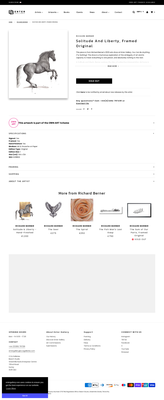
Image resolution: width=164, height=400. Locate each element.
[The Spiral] (82, 210)
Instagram (125, 336)
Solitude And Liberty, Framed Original (106, 43)
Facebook (125, 343)
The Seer (53, 229)
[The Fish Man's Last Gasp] (110, 210)
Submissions (51, 346)
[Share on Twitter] (87, 109)
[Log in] (147, 12)
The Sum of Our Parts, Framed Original (139, 232)
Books (67, 12)
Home (10, 22)
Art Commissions (53, 343)
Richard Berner (22, 22)
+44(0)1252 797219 (111, 101)
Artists (38, 12)
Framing (87, 336)
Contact (118, 12)
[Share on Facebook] (84, 109)
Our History (51, 336)
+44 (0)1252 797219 (17, 346)
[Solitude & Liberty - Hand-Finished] (24, 210)
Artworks (52, 12)
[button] (140, 11)
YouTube (125, 349)
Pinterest (125, 352)
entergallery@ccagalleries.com (22, 351)
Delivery (87, 339)
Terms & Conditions (92, 346)
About (104, 12)
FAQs (86, 343)
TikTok (124, 339)
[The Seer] (53, 210)
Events (80, 12)
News (92, 12)
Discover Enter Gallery (55, 339)
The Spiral (82, 229)
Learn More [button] (11, 388)
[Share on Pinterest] (91, 109)
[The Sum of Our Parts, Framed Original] (139, 210)
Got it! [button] (25, 396)
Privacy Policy (89, 349)
